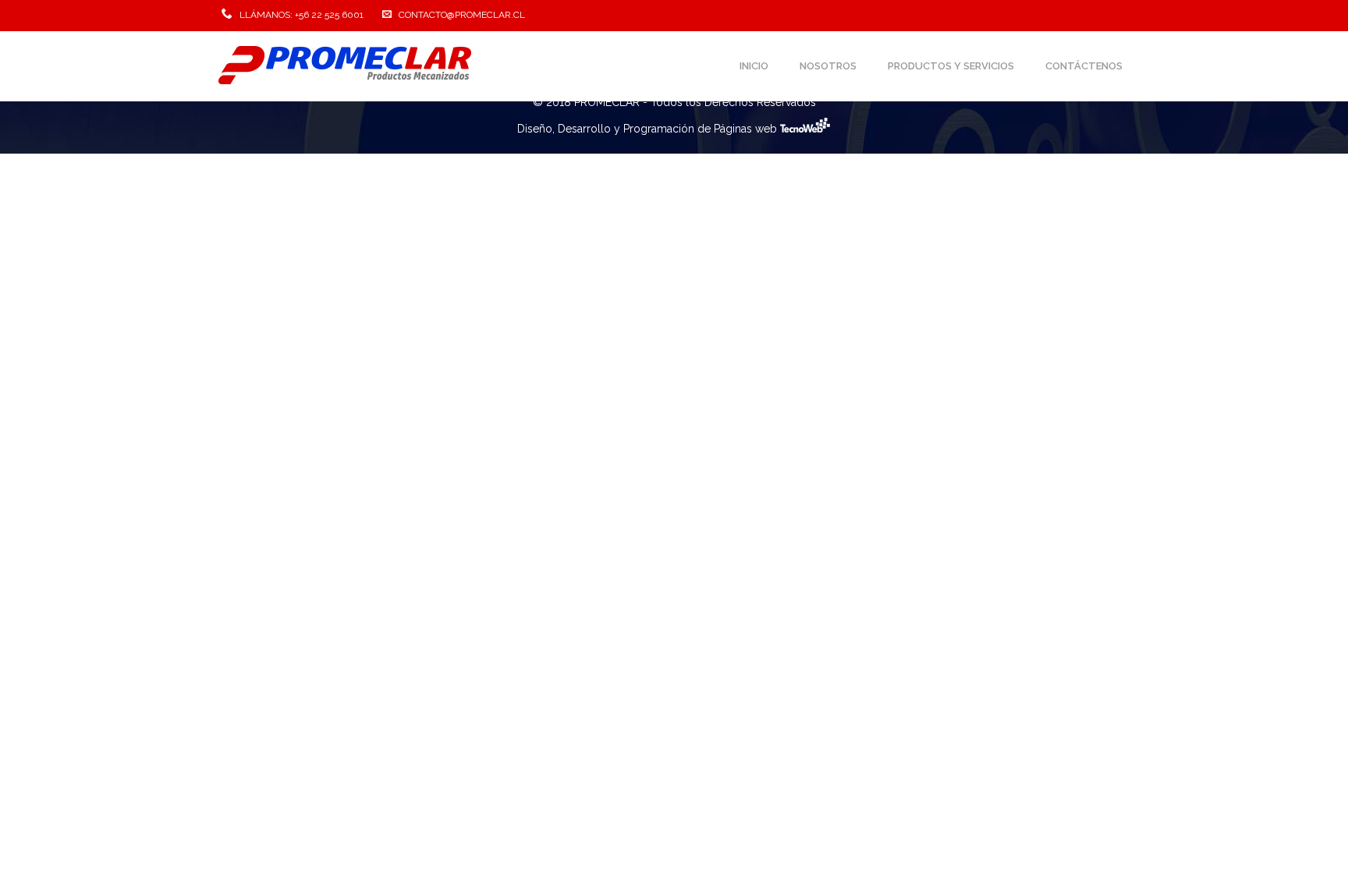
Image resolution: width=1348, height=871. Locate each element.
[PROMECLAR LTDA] (346, 66)
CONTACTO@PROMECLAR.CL (462, 14)
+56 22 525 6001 (329, 14)
